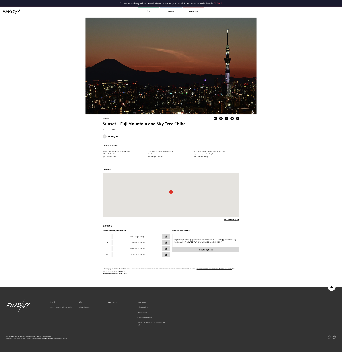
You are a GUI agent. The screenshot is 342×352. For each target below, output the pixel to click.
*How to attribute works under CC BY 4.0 (115, 274)
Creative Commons (144, 317)
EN (334, 337)
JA (329, 337)
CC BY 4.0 (218, 3)
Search (171, 11)
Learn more (141, 302)
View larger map (230, 220)
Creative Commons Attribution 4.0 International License (214, 269)
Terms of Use (122, 271)
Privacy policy (142, 307)
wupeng (111, 136)
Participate (193, 11)
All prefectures (84, 307)
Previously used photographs (61, 307)
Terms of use (142, 312)
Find (148, 11)
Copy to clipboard (206, 250)
